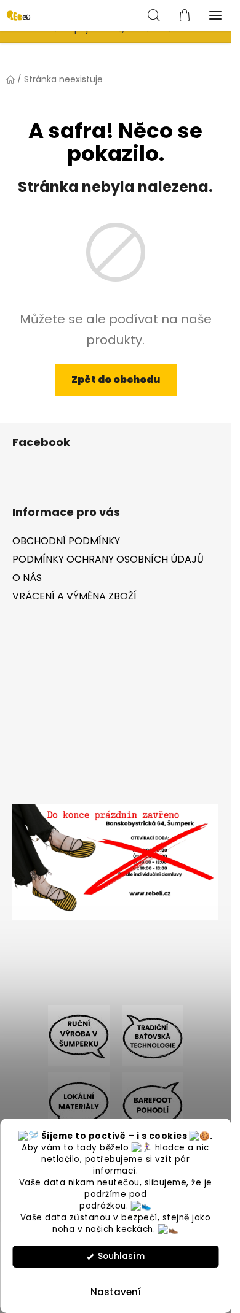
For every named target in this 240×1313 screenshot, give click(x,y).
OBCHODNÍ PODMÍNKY (66, 541)
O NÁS (27, 578)
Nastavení (115, 1291)
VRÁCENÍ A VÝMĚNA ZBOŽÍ (74, 596)
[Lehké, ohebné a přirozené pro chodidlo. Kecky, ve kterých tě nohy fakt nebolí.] (152, 1103)
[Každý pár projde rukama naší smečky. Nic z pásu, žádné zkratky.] (79, 1035)
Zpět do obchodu (115, 379)
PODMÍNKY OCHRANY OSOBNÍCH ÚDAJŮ (108, 559)
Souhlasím (121, 1256)
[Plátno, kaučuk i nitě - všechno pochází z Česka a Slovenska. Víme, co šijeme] (79, 1103)
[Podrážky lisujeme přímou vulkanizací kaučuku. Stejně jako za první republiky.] (152, 1035)
